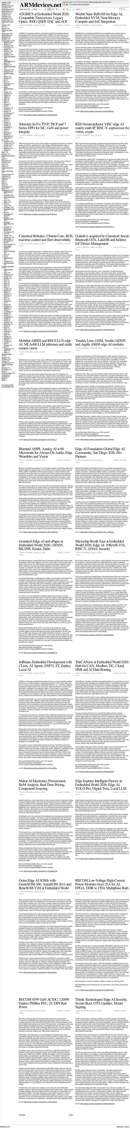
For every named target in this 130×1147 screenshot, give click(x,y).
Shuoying (6, 295)
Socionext (7, 138)
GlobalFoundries (9, 73)
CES (5, 200)
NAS (3, 183)
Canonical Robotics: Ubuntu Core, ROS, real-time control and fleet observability (46, 237)
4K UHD (4, 39)
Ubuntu (6, 146)
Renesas (6, 115)
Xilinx (5, 101)
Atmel (5, 63)
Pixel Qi (6, 315)
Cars (3, 164)
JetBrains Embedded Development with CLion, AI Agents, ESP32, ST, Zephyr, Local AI (45, 665)
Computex (7, 207)
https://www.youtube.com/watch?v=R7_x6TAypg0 (97, 532)
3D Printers (5, 369)
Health (4, 166)
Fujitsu (6, 129)
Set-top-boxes (6, 9)
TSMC (6, 97)
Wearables (5, 18)
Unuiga (6, 313)
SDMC (6, 292)
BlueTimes (7, 324)
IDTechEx (7, 195)
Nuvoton (6, 134)
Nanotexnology (8, 258)
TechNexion (7, 317)
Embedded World (9, 209)
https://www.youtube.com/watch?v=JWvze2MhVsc (41, 532)
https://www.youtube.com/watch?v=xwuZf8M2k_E (40, 653)
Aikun (5, 283)
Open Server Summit (8, 246)
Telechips (7, 93)
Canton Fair (7, 237)
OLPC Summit (8, 244)
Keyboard (5, 376)
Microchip (7, 132)
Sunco (6, 333)
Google (6, 278)
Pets (3, 181)
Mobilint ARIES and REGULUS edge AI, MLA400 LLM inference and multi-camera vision (46, 344)
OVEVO (6, 340)
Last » (78, 9)
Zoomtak (6, 301)
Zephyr (6, 150)
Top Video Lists (6, 362)
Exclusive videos (7, 354)
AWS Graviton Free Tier (97, 2)
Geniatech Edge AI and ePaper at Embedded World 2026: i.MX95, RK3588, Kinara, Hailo (41, 545)
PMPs (3, 179)
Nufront (6, 111)
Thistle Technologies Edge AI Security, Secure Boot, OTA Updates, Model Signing (101, 1003)
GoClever (7, 331)
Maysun (6, 304)
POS (3, 380)
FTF (5, 233)
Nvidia (6, 76)
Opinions (4, 359)
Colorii (6, 310)
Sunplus (6, 125)
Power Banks (6, 186)
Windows (6, 148)
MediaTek (7, 54)
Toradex (6, 288)
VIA (5, 106)
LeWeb (6, 235)
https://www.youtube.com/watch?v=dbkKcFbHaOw (97, 1104)
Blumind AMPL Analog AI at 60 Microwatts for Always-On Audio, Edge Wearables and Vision (45, 452)
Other (3, 188)
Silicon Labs (7, 136)
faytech (6, 290)
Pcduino (6, 336)
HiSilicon (6, 64)
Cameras (4, 16)
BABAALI (6, 308)
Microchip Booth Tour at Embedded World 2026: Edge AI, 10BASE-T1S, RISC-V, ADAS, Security (100, 545)
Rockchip (7, 46)
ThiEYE (6, 318)
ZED (5, 347)
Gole (5, 297)
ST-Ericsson (7, 113)
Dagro (6, 287)
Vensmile (6, 322)
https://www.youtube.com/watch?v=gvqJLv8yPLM (97, 439)
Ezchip (6, 122)
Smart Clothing (6, 174)
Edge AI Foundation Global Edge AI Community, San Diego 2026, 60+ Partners (100, 452)
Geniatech (7, 274)
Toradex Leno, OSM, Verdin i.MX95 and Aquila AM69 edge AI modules (100, 342)
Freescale (7, 47)
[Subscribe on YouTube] (67, 5)
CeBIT (6, 205)
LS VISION (7, 311)
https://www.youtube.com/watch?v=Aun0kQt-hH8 (96, 859)
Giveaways (5, 375)
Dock (3, 371)
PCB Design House (7, 21)
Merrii (5, 327)
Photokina (7, 261)
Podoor (6, 326)
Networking (5, 160)
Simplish (127, 1126)
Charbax (29, 25)
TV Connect (7, 232)
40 (64, 9)
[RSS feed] (64, 5)
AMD (5, 99)
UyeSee (6, 341)
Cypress (6, 109)
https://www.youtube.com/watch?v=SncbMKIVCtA (40, 871)
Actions (6, 49)
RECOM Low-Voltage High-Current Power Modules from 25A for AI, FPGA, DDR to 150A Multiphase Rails (102, 884)
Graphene (5, 176)
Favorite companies (8, 266)
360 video (5, 368)
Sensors (4, 162)
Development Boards (8, 155)
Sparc (5, 352)
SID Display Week (9, 197)
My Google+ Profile (7, 385)
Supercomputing (9, 263)
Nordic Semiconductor (8, 87)
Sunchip (6, 294)
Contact (74, 4)
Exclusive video (6, 373)
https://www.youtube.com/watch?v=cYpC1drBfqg (40, 768)
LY (4, 303)
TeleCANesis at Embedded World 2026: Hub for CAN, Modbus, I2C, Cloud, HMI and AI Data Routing (102, 665)
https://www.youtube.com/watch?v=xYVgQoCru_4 (97, 227)
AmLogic (6, 51)
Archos (6, 276)
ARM (5, 273)
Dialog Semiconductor (8, 60)
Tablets (4, 2)
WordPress (120, 1126)
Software (4, 178)
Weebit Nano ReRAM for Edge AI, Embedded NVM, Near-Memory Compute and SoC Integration (99, 17)
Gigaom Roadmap (9, 251)
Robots (4, 28)
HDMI (5, 350)
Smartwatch (5, 33)
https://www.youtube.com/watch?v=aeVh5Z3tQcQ (40, 331)
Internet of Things (7, 30)
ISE (5, 256)
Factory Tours (6, 20)
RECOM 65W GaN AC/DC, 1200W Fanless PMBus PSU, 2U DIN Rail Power (44, 1003)
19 (53, 9)
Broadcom (7, 108)
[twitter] (69, 5)
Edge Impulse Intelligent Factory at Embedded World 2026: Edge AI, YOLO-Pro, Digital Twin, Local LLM (100, 784)
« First (34, 9)
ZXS (5, 343)
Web (3, 152)
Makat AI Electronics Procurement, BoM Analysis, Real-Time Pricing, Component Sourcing (42, 784)
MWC (5, 202)
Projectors (5, 13)
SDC (5, 249)
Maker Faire (7, 239)
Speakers (5, 37)
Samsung (7, 71)
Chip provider (6, 40)
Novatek (6, 123)
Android (6, 141)
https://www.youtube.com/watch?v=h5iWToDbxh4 (40, 115)
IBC (5, 212)
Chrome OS (7, 143)
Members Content (7, 364)
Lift (5, 242)
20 (57, 9)
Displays (4, 14)
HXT (5, 131)
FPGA (3, 185)
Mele (5, 285)
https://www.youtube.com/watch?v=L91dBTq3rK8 (97, 990)
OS (3, 139)
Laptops (4, 4)
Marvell (6, 78)
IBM (5, 102)
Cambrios (7, 306)
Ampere (6, 44)
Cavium (6, 53)
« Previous (22, 1115)
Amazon (6, 104)
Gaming (4, 25)
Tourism (4, 361)
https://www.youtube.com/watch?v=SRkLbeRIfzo (40, 972)
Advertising (85, 4)
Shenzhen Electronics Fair (8, 222)
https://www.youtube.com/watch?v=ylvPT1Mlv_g (40, 440)
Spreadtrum (7, 83)
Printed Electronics (7, 167)
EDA (3, 159)
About (79, 4)
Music (3, 378)
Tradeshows (5, 190)
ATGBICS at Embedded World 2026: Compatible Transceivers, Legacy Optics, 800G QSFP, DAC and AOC (44, 17)
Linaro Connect (8, 269)
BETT (5, 254)
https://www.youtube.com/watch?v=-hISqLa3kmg (40, 1102)
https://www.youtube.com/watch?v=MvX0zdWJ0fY (97, 772)
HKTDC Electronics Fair (8, 218)
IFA (5, 203)
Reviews (4, 357)
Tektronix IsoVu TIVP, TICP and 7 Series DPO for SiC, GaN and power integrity (43, 127)
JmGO (6, 320)
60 (67, 9)
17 (45, 9)
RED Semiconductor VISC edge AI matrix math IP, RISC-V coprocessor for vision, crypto (102, 127)
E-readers (5, 7)
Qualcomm (7, 69)
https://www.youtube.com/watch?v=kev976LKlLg (40, 214)
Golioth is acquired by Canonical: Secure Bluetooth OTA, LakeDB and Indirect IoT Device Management (102, 239)
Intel (5, 116)
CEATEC (6, 227)
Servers (4, 154)
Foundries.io (7, 348)
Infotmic (6, 95)
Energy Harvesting (7, 171)
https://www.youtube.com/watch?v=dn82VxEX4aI (97, 111)
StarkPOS (7, 338)
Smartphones (6, 6)
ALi (5, 80)
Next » (71, 1115)
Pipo (5, 280)
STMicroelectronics (10, 66)
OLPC (6, 329)
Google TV (7, 145)
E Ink (5, 281)
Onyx (5, 299)
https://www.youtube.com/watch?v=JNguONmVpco (97, 330)
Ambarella (7, 127)
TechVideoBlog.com (8, 386)
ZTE (5, 120)
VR (3, 26)
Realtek (6, 92)
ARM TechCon (8, 192)
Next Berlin (7, 241)
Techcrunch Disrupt (7, 229)
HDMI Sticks (5, 11)
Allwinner (6, 42)
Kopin (5, 334)
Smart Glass (5, 35)
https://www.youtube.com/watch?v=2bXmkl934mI (97, 635)
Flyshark (6, 345)
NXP (5, 82)
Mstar (5, 85)
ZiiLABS (6, 118)
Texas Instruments (9, 56)
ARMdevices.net (40, 4)
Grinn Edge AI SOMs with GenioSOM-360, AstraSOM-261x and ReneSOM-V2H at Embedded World (45, 884)
